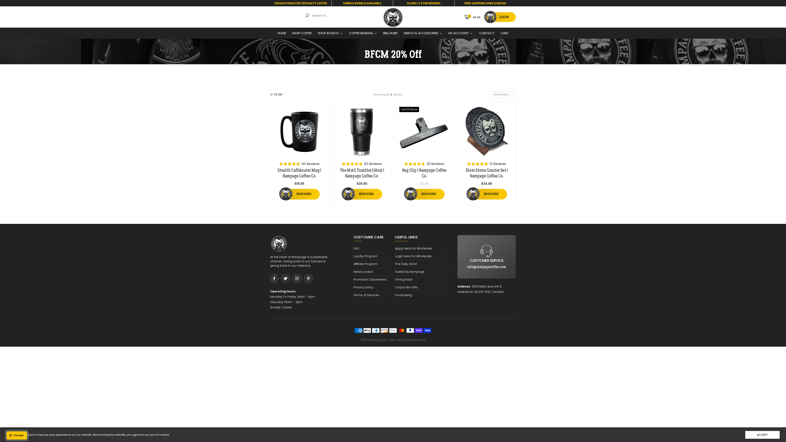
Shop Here (303, 194)
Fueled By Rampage (410, 272)
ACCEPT (762, 435)
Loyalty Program (365, 256)
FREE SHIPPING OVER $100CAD (485, 3)
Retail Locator (363, 272)
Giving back (403, 279)
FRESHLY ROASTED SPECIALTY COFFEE (300, 3)
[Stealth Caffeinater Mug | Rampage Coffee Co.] (299, 131)
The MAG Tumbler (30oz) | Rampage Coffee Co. (362, 173)
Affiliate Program (365, 264)
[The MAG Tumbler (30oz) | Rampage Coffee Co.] (361, 131)
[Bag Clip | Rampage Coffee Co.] (424, 131)
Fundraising (403, 295)
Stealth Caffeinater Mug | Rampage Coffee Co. (299, 173)
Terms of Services (366, 295)
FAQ (356, 248)
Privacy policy (363, 287)
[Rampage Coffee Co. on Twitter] (285, 278)
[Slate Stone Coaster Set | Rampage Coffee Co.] (486, 131)
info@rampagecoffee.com (486, 238)
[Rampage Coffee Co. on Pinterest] (308, 278)
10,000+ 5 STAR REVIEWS (423, 3)
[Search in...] (308, 15)
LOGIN (504, 17)
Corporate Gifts (406, 287)
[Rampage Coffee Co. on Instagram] (297, 278)
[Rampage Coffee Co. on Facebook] (274, 278)
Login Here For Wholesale (413, 256)
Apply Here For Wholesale (413, 248)
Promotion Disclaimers (370, 279)
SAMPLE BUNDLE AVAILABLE (362, 3)
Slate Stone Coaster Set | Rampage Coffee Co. (487, 173)
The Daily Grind (406, 264)
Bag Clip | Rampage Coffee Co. (424, 173)
